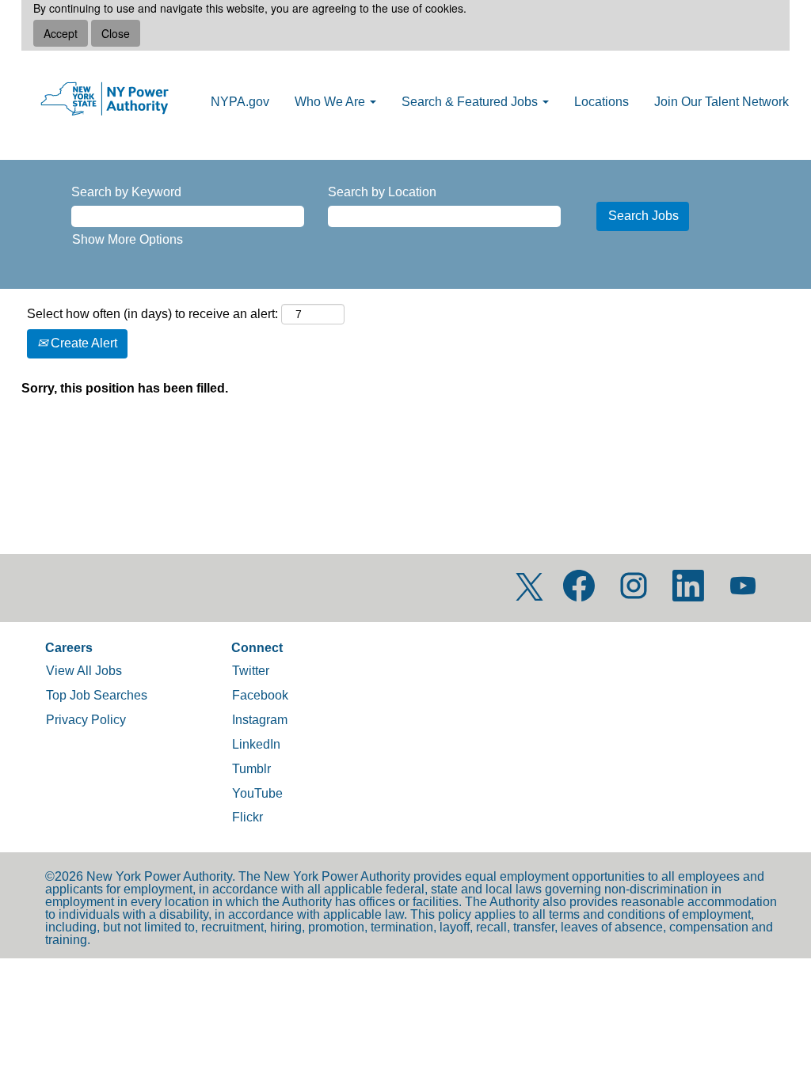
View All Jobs (84, 670)
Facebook (260, 695)
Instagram (259, 719)
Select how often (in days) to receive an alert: (152, 314)
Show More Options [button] (127, 239)
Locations (601, 101)
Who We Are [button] (331, 101)
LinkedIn (256, 744)
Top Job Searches (96, 695)
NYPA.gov (240, 101)
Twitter (250, 670)
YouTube (257, 793)
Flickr (247, 817)
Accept (61, 33)
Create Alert (82, 343)
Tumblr (251, 769)
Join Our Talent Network (721, 101)
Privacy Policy (86, 719)
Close (115, 33)
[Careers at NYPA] (104, 99)
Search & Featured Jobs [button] (471, 101)
